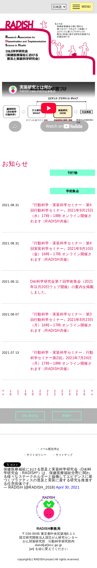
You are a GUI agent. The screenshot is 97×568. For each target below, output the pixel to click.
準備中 (67, 416)
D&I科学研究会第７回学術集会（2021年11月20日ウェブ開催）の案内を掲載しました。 (62, 286)
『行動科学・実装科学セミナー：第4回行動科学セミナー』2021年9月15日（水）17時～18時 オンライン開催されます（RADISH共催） (61, 213)
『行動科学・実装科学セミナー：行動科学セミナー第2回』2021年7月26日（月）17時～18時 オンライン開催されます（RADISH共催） (61, 361)
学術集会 (72, 191)
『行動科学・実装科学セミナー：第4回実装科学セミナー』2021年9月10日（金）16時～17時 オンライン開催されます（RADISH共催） (61, 251)
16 (11, 392)
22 (55, 392)
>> (92, 392)
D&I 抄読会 (30, 416)
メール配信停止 (50, 449)
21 (47, 392)
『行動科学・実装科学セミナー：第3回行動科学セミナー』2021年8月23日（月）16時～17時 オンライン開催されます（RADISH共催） (61, 322)
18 (25, 392)
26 (84, 392)
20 (40, 392)
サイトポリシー (36, 454)
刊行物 (72, 172)
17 (18, 392)
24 (70, 392)
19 (33, 392)
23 (62, 392)
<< (3, 392)
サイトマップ (64, 454)
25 (77, 392)
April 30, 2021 (68, 487)
